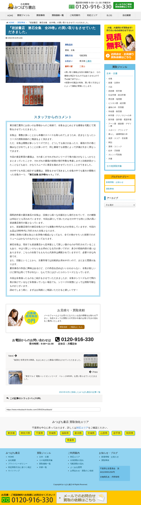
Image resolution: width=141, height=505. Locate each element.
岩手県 (116, 433)
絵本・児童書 (114, 150)
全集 (110, 78)
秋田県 (129, 433)
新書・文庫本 (114, 83)
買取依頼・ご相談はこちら (71, 327)
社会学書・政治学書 (117, 95)
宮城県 (91, 433)
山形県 (103, 433)
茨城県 (52, 433)
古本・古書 (111, 73)
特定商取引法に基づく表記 (19, 467)
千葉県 (39, 433)
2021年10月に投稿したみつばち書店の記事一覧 (79, 392)
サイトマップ (14, 471)
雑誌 (110, 142)
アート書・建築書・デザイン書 (119, 125)
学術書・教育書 (115, 111)
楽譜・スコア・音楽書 (118, 138)
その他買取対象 (114, 166)
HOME (11, 22)
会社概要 (12, 460)
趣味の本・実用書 (116, 107)
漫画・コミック (115, 146)
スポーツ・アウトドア (118, 130)
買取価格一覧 (45, 464)
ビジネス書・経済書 (117, 103)
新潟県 (78, 433)
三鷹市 (89, 61)
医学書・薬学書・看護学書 (119, 119)
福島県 (65, 433)
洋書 (110, 159)
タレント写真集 (115, 154)
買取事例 (21, 22)
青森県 (70, 440)
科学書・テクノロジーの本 (119, 115)
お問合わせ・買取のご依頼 (81, 471)
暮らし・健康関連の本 (118, 134)
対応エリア (82, 427)
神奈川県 (25, 433)
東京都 (11, 433)
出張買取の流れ (77, 460)
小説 (110, 87)
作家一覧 (43, 467)
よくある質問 (76, 467)
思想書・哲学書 (115, 91)
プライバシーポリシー (17, 464)
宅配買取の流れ (77, 464)
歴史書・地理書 (115, 99)
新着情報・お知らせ (114, 182)
